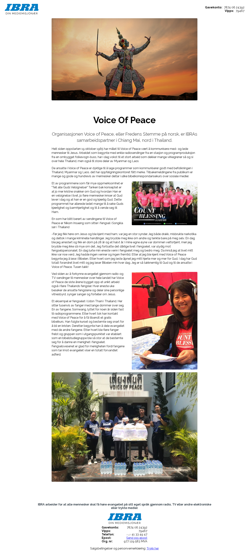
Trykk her (153, 548)
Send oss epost (136, 538)
